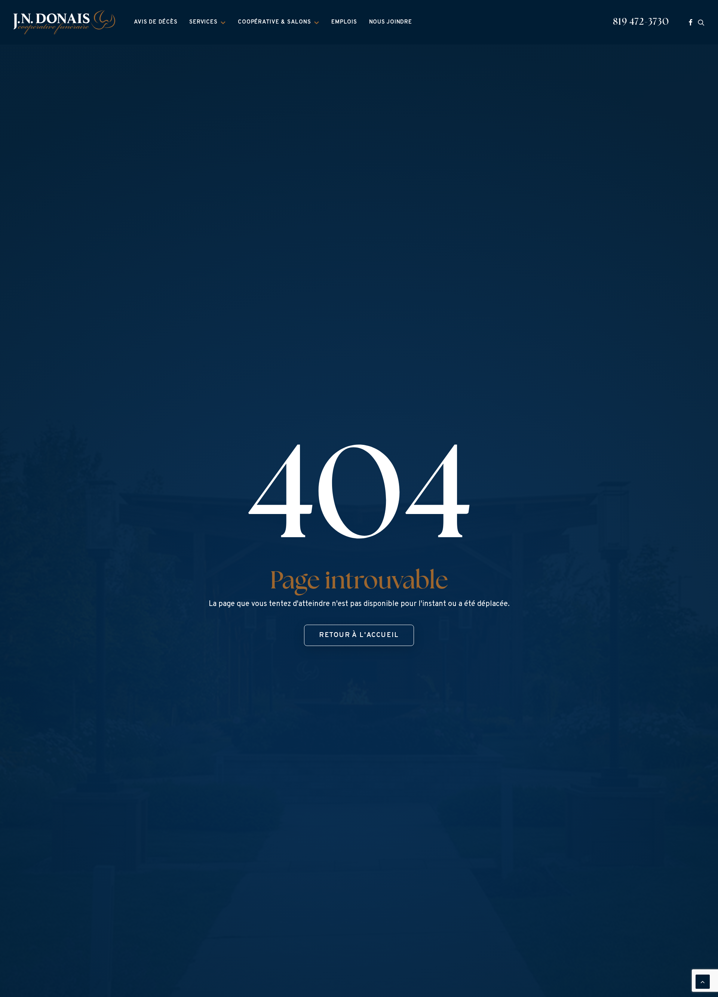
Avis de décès (156, 22)
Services (203, 22)
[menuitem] (156, 22)
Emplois (344, 22)
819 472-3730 (641, 22)
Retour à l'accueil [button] (359, 635)
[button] (690, 22)
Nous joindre (390, 22)
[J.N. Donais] (64, 22)
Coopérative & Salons (274, 22)
